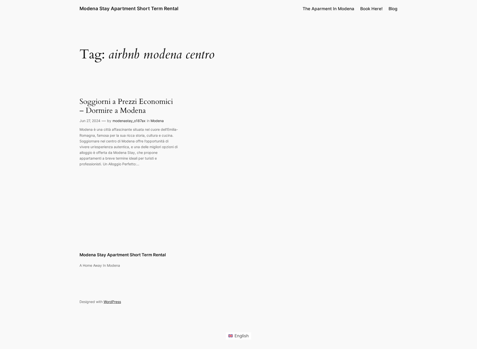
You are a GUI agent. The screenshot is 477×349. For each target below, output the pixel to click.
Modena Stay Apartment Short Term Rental (129, 8)
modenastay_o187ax (129, 121)
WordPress (112, 302)
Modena (157, 121)
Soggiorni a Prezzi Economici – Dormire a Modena (126, 106)
